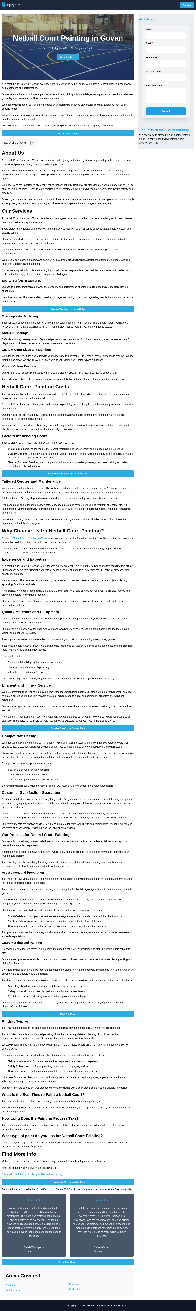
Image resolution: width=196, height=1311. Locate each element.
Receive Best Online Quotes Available (68, 473)
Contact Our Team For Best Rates (67, 309)
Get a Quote (66, 57)
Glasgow (35, 1174)
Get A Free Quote (68, 1262)
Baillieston (47, 1174)
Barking (58, 1174)
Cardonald (7, 1174)
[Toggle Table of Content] (31, 143)
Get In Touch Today (68, 133)
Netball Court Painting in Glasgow (31, 538)
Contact (187, 5)
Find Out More (67, 1014)
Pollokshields (22, 1174)
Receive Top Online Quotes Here (68, 728)
